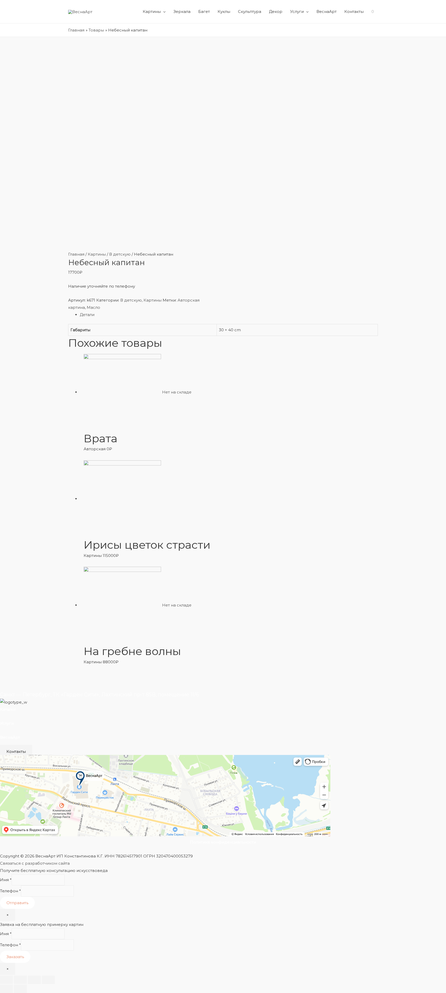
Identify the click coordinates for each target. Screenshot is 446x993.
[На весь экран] (34, 980)
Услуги (297, 11)
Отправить (17, 902)
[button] (16, 751)
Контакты (354, 11)
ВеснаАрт (326, 11)
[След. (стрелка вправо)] (20, 989)
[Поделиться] (20, 980)
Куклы (224, 11)
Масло (93, 307)
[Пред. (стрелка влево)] (6, 989)
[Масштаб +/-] (48, 980)
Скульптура (249, 11)
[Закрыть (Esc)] (6, 980)
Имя (6, 879)
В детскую (120, 254)
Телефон (10, 891)
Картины (152, 11)
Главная (76, 254)
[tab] (229, 314)
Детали (87, 314)
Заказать (15, 956)
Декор (275, 11)
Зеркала (181, 11)
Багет (204, 11)
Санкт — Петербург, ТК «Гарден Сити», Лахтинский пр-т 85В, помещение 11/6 (99, 694)
